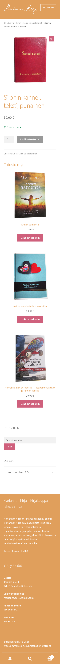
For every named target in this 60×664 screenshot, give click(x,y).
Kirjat (18, 22)
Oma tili (10, 658)
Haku (9, 446)
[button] (51, 38)
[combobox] (30, 472)
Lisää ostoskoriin (30, 139)
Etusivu (10, 22)
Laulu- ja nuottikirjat (33, 22)
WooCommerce (12, 645)
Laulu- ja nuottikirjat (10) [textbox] (29, 472)
